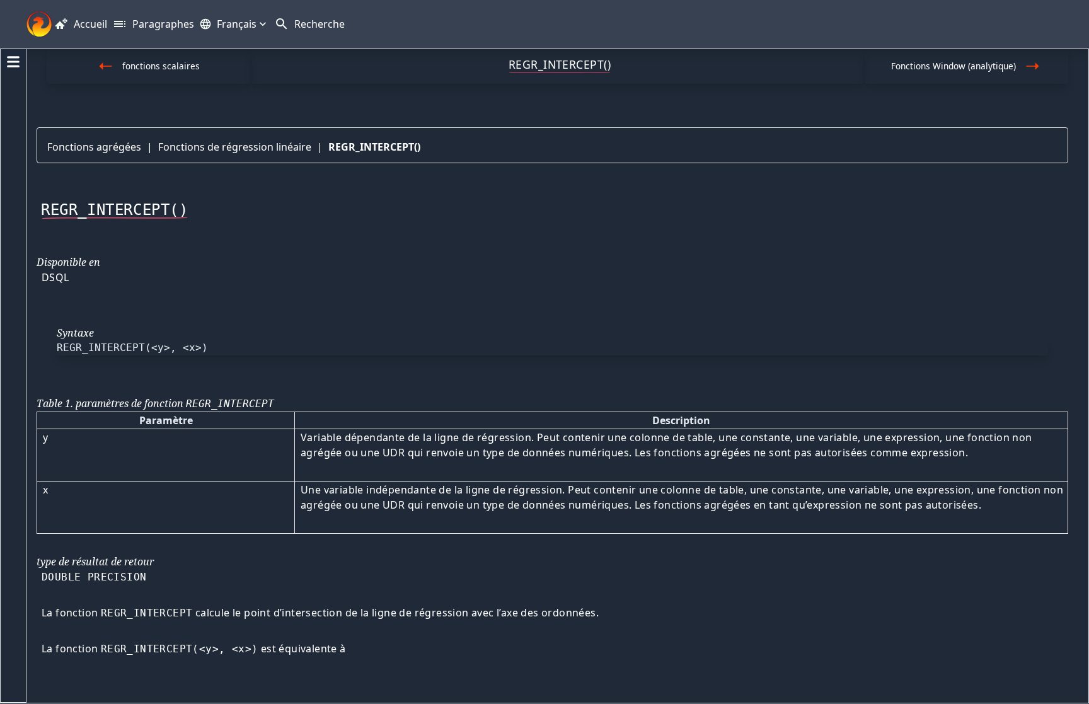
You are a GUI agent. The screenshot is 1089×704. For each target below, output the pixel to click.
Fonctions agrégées (94, 147)
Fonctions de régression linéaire (234, 147)
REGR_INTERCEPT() (374, 147)
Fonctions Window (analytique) (953, 66)
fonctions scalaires (161, 66)
